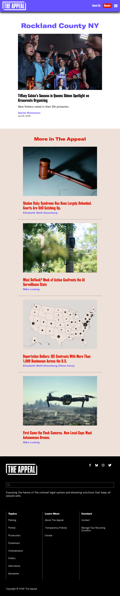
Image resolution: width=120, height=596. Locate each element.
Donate (107, 5)
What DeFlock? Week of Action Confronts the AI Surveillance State (54, 282)
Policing (12, 520)
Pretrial (11, 527)
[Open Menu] (116, 6)
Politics (11, 558)
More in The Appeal (60, 139)
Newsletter (13, 573)
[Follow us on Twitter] (111, 465)
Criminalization (15, 550)
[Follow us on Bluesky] (98, 465)
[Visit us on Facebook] (91, 465)
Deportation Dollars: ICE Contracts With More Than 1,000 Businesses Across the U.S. (56, 358)
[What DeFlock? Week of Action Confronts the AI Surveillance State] (60, 248)
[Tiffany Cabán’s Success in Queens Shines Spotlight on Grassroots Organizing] (60, 62)
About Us (96, 5)
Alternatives (14, 565)
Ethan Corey (66, 365)
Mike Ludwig (31, 289)
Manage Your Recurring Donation (93, 529)
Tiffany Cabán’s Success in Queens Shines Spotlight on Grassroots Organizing (53, 98)
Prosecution (14, 535)
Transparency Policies (56, 527)
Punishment (14, 543)
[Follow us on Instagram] (104, 465)
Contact (85, 520)
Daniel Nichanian (29, 112)
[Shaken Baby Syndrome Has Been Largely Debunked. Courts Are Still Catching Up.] (60, 171)
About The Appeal (54, 520)
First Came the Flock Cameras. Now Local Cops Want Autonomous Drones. (57, 435)
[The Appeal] (14, 6)
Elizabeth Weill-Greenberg (40, 212)
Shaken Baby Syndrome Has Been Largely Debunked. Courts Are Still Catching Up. (57, 205)
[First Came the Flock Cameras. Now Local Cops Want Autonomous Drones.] (60, 401)
